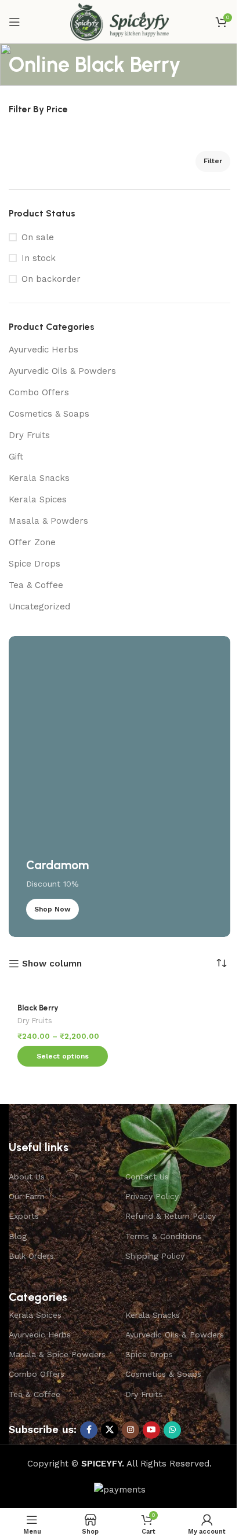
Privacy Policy (152, 1196)
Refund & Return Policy (170, 1216)
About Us (27, 1176)
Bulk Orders (31, 1255)
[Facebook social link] (88, 1430)
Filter (213, 161)
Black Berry (38, 1007)
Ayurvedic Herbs (43, 349)
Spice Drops (34, 563)
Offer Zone (32, 542)
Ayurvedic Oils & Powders (62, 371)
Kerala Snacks (39, 478)
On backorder (51, 279)
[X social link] (109, 1430)
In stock (38, 258)
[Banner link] (119, 786)
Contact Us (147, 1176)
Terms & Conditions (163, 1236)
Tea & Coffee (36, 585)
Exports (24, 1216)
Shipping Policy (154, 1255)
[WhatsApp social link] (172, 1430)
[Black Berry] (63, 989)
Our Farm (27, 1196)
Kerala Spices (38, 499)
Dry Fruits (29, 435)
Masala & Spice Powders (57, 1354)
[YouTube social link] (151, 1430)
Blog (18, 1236)
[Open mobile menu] (14, 22)
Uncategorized (39, 606)
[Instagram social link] (130, 1430)
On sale (37, 237)
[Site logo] (119, 21)
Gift (16, 456)
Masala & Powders (48, 521)
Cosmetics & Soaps (49, 414)
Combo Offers (39, 392)
